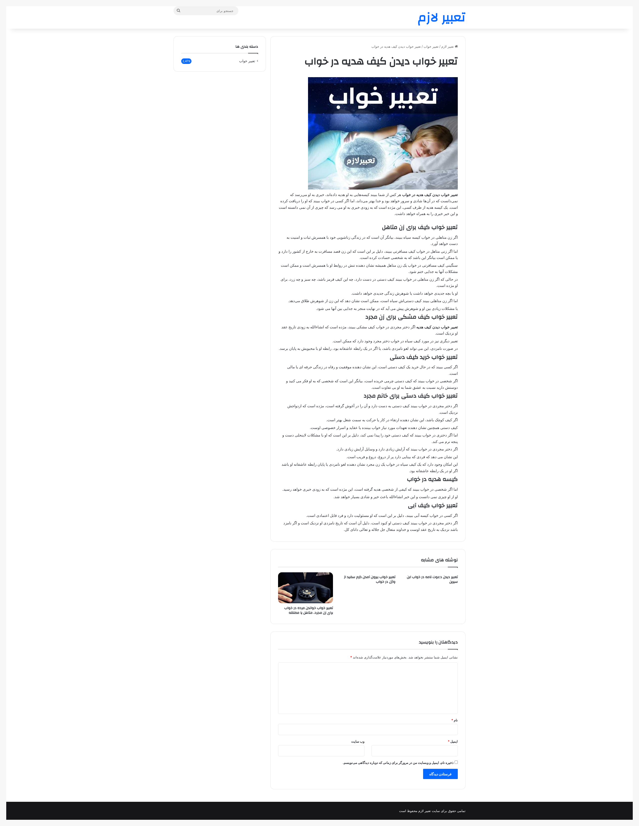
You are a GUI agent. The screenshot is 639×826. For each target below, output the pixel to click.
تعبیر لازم (448, 46)
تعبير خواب (431, 46)
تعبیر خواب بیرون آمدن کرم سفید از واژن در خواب (369, 579)
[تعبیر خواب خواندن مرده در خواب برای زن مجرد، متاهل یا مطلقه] (305, 587)
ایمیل (453, 741)
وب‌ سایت (357, 741)
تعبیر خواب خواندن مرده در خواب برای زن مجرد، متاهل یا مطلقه (308, 610)
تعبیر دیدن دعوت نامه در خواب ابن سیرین (432, 579)
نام (454, 720)
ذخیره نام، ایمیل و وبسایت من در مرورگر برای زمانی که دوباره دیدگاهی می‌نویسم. (398, 763)
